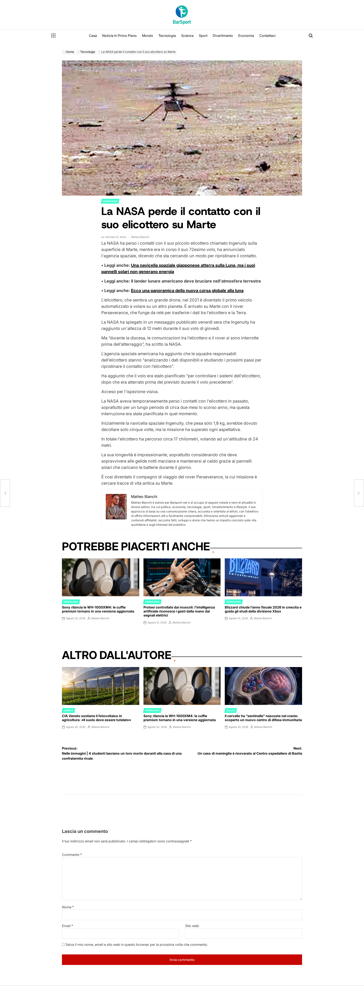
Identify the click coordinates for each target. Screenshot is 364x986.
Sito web (192, 926)
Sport (203, 35)
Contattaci (267, 35)
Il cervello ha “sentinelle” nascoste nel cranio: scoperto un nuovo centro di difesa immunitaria (263, 718)
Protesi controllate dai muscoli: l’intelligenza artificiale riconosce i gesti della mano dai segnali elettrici (179, 611)
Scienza (187, 35)
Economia (246, 35)
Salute (230, 710)
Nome (68, 907)
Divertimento (223, 35)
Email (67, 926)
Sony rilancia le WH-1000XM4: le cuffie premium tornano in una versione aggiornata (98, 609)
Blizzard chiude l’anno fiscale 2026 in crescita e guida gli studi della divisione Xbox (263, 609)
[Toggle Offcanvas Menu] (53, 35)
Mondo (147, 35)
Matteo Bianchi (140, 237)
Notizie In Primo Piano (119, 35)
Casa (93, 35)
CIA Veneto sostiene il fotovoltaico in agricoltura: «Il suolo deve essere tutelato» (96, 718)
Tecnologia (167, 35)
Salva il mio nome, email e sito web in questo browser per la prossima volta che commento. (137, 944)
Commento (72, 855)
